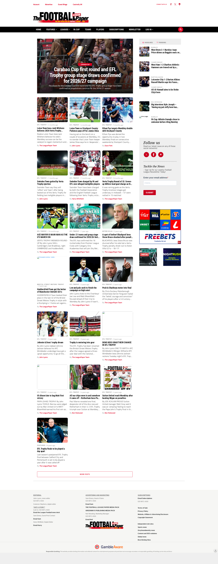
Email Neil (89, 519)
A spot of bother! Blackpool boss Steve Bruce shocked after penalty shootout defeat (117, 235)
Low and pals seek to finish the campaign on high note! (83, 289)
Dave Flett (108, 145)
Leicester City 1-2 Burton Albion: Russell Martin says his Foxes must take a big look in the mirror (165, 80)
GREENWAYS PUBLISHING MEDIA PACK (100, 510)
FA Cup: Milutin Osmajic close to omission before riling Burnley (165, 120)
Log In (148, 29)
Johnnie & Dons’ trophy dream (50, 342)
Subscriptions (116, 29)
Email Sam (37, 519)
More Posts (85, 474)
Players (100, 29)
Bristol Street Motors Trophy (50, 284)
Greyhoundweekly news (146, 530)
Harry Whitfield (78, 198)
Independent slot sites (146, 524)
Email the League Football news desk (46, 512)
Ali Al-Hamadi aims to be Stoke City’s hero (165, 90)
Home (38, 29)
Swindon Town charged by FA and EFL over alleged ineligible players (85, 182)
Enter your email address (155, 178)
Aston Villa (107, 231)
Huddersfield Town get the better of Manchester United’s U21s (51, 290)
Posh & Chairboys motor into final (116, 288)
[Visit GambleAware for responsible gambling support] (112, 546)
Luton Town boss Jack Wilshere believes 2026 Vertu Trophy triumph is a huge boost (50, 129)
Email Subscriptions (145, 498)
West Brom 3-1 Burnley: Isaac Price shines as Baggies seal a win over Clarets (166, 51)
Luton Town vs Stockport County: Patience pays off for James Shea (84, 129)
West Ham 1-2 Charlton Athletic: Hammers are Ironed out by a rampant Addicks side (165, 66)
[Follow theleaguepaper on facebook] (171, 4)
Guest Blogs (62, 4)
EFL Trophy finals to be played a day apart (51, 450)
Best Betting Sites (144, 540)
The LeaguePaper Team (48, 145)
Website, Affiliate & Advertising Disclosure (153, 514)
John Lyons (76, 145)
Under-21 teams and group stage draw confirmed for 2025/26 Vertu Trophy (84, 235)
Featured (41, 445)
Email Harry (37, 525)
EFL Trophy (42, 125)
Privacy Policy (143, 511)
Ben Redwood (77, 412)
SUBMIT (150, 193)
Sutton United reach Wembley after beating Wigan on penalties (117, 396)
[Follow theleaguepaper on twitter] (175, 4)
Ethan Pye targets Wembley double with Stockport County (117, 129)
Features (50, 29)
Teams (88, 29)
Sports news (142, 527)
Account (36, 4)
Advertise (48, 4)
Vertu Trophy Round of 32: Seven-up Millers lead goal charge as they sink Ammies (117, 182)
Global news (142, 537)
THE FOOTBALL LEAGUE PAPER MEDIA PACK (102, 507)
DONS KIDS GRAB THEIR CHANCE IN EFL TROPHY (116, 343)
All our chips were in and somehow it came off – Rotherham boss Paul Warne (85, 396)
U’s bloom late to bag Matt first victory (50, 396)
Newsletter (134, 29)
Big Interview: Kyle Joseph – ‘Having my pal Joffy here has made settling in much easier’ (164, 105)
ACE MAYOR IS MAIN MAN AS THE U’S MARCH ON (52, 235)
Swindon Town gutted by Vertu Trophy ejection (50, 182)
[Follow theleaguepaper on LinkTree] (179, 4)
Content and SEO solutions (147, 533)
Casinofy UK (77, 4)
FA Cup (76, 29)
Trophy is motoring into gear (82, 342)
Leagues (64, 29)
